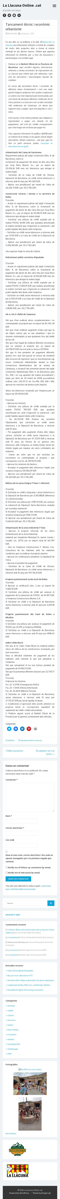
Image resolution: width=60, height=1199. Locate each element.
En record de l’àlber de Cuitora (28, 933)
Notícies (11, 740)
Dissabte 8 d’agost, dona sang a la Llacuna (25, 990)
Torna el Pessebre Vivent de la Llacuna (37, 937)
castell (10, 1010)
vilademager (13, 1049)
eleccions (12, 1020)
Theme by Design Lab (42, 1193)
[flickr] (14, 15)
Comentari (12, 780)
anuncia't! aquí (13, 914)
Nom (9, 816)
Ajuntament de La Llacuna (31, 740)
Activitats (11, 1006)
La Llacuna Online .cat (22, 5)
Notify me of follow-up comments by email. (29, 867)
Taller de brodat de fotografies (20, 971)
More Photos (11, 1133)
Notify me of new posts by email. (24, 872)
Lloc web (10, 840)
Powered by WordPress (19, 1193)
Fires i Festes (13, 1030)
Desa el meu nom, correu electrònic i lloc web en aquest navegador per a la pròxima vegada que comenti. (29, 858)
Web (10, 1054)
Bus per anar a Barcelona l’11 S (20, 975)
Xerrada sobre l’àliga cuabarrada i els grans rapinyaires (31, 980)
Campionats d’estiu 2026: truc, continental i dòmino (29, 985)
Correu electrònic (15, 828)
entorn (10, 1025)
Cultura (11, 1015)
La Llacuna (24, 33)
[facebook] (4, 15)
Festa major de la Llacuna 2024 (33, 950)
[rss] (19, 15)
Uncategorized (14, 1044)
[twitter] (9, 15)
